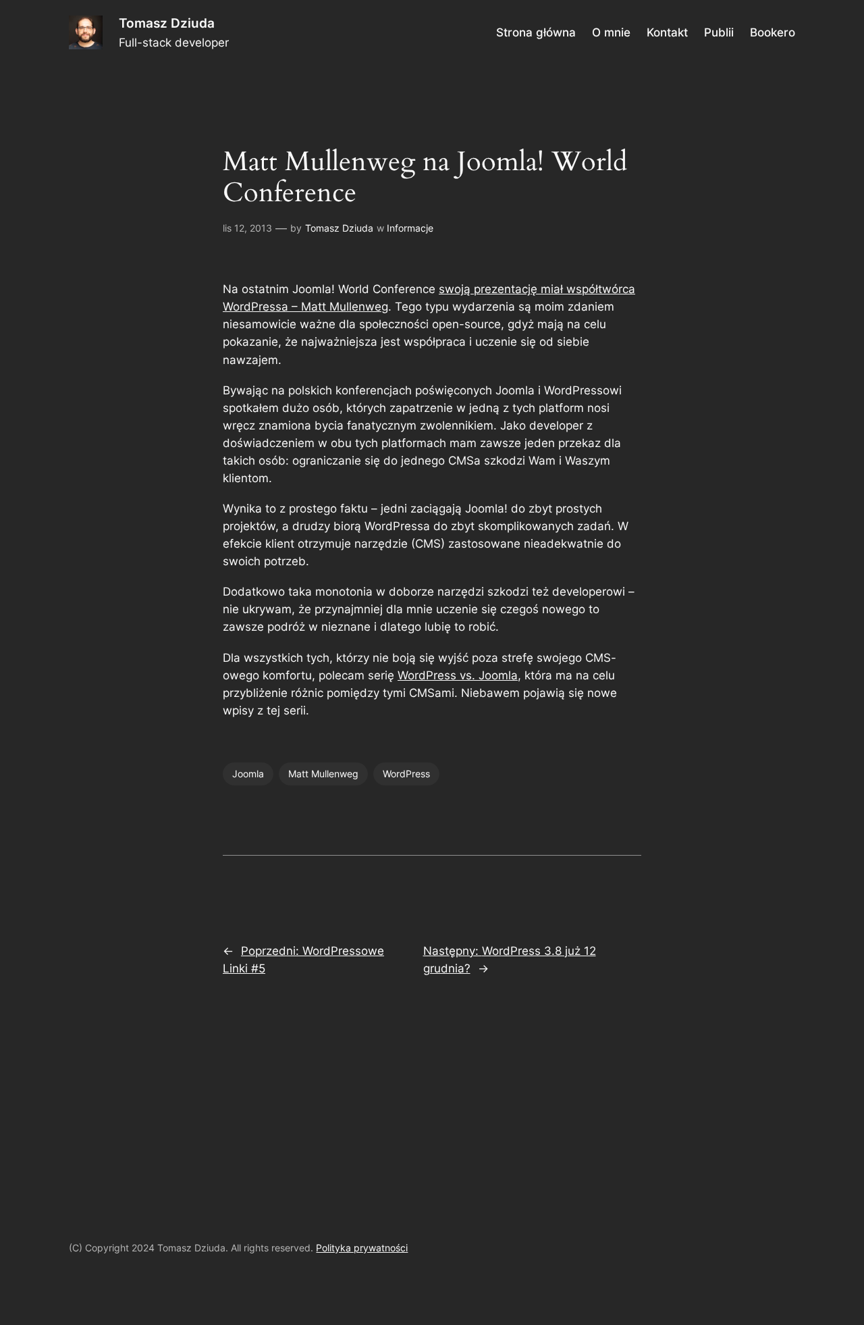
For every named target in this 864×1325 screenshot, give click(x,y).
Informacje (410, 228)
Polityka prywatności (362, 1247)
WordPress (406, 773)
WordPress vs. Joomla (458, 675)
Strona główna (536, 32)
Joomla (248, 773)
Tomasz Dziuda (167, 23)
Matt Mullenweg (323, 773)
